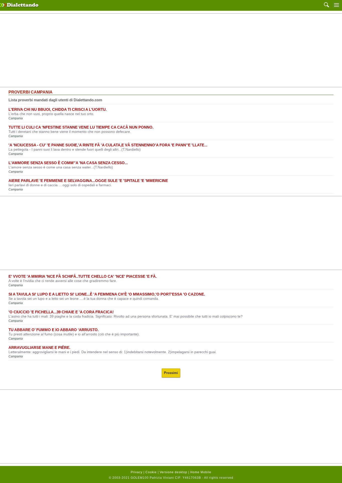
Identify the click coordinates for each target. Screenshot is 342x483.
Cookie (151, 472)
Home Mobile (200, 472)
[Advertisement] (171, 50)
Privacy (136, 472)
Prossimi (171, 373)
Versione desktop (173, 472)
